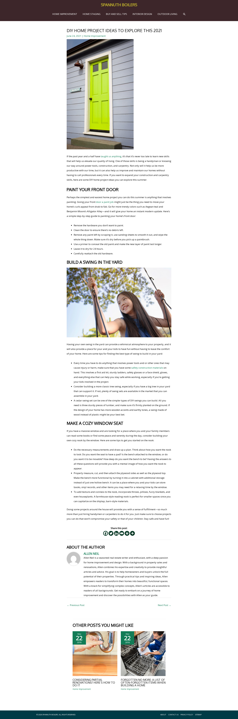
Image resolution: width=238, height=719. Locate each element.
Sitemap (198, 714)
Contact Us (173, 714)
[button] (184, 14)
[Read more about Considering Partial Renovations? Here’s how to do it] (95, 653)
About (163, 714)
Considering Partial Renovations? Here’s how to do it (94, 682)
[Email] (121, 533)
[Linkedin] (116, 533)
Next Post (164, 605)
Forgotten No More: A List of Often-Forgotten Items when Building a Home (143, 682)
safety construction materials (147, 367)
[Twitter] (111, 533)
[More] (132, 533)
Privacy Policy (187, 714)
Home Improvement (95, 35)
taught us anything (111, 156)
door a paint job (105, 202)
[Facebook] (105, 533)
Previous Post (75, 605)
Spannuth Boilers (119, 4)
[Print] (127, 533)
